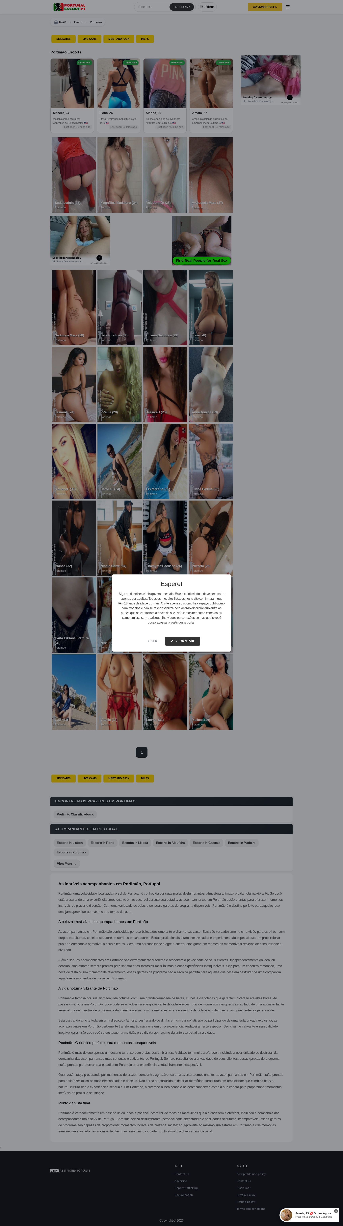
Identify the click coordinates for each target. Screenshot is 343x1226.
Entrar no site (184, 641)
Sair (153, 641)
